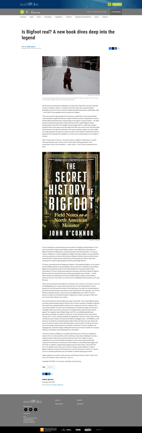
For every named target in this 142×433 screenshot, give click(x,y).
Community (58, 17)
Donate (117, 4)
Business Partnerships (83, 17)
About (97, 17)
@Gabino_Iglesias (67, 357)
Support (69, 17)
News (31, 17)
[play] (22, 12)
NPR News (50, 367)
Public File (79, 400)
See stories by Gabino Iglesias (52, 385)
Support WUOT (59, 404)
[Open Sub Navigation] (27, 17)
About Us (57, 400)
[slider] (29, 12)
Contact (105, 17)
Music (39, 17)
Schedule (23, 17)
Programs (47, 17)
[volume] (27, 12)
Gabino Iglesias (31, 47)
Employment (80, 404)
